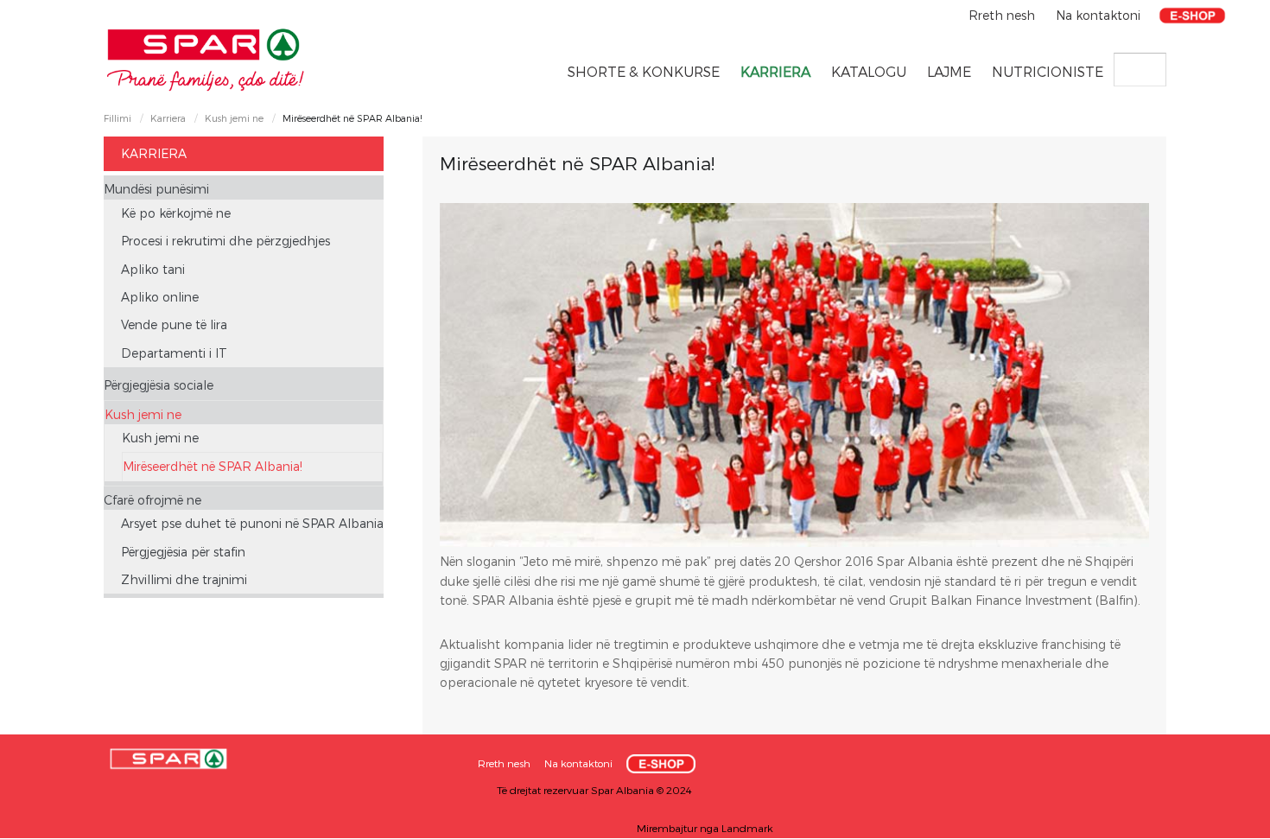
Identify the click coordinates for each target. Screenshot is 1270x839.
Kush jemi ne (234, 118)
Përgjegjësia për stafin (183, 551)
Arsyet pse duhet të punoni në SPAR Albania (252, 523)
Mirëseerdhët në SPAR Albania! (212, 466)
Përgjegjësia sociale (158, 385)
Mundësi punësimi (156, 188)
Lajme (949, 71)
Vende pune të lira (174, 324)
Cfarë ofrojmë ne (152, 500)
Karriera (775, 71)
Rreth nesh (1003, 15)
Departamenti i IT (174, 353)
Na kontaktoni (1098, 15)
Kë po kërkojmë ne (176, 213)
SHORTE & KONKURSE (644, 71)
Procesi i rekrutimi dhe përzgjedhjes (225, 240)
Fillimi (117, 118)
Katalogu (868, 71)
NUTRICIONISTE (1047, 71)
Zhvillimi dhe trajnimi (184, 579)
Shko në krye (1222, 819)
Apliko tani (153, 269)
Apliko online (160, 296)
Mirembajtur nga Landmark (705, 828)
